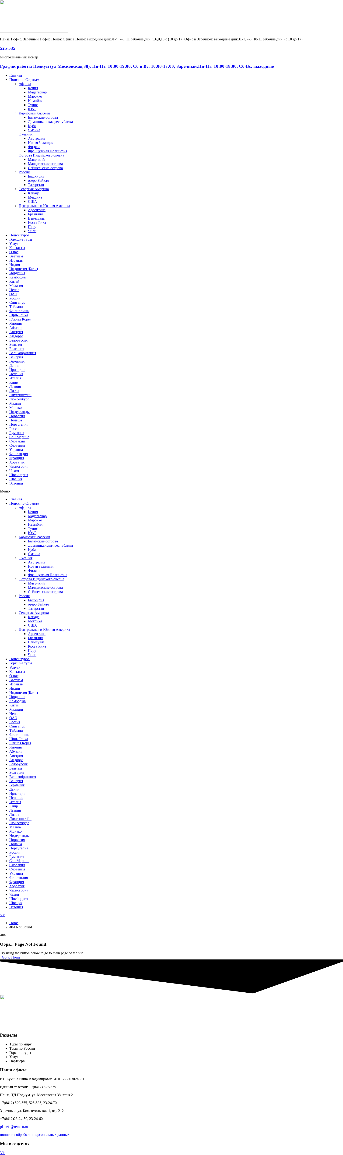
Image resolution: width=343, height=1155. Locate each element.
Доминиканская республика (50, 122)
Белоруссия (18, 340)
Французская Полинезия (47, 151)
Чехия (14, 471)
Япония (15, 323)
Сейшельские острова (45, 168)
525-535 (7, 48)
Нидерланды (19, 412)
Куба (32, 126)
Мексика (35, 197)
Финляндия (18, 454)
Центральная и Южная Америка (44, 206)
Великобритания (22, 353)
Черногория (18, 466)
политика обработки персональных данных (35, 1135)
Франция (16, 458)
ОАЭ (13, 294)
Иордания (17, 273)
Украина (16, 450)
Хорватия (16, 462)
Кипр (13, 382)
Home (13, 923)
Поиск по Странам (24, 80)
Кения (33, 88)
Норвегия (17, 416)
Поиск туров (19, 235)
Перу (32, 227)
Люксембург (19, 399)
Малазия (16, 286)
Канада (33, 193)
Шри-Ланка (18, 315)
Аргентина (37, 210)
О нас (13, 252)
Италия (15, 378)
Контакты (17, 248)
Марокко (35, 96)
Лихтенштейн (20, 395)
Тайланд (16, 307)
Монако (15, 408)
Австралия (36, 138)
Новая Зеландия (40, 143)
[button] (171, 491)
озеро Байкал (38, 180)
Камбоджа (17, 277)
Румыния (16, 433)
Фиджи (34, 147)
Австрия (16, 332)
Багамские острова (43, 117)
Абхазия (15, 328)
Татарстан (36, 185)
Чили (32, 231)
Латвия (15, 387)
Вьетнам (16, 256)
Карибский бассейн (34, 113)
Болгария (16, 349)
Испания (16, 374)
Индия (14, 265)
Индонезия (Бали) (23, 269)
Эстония (16, 483)
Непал (14, 290)
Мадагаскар (37, 92)
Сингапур (17, 302)
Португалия (18, 424)
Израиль (16, 260)
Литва (14, 391)
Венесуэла (36, 218)
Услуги (15, 244)
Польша (15, 420)
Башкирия (36, 176)
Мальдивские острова (45, 164)
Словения (17, 445)
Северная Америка (34, 189)
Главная (15, 75)
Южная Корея (20, 319)
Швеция (15, 479)
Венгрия (16, 357)
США (32, 201)
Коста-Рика (37, 223)
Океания (25, 134)
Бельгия (15, 344)
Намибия (35, 101)
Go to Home (10, 957)
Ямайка (34, 130)
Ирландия (17, 370)
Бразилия (35, 214)
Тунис (33, 105)
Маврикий (36, 159)
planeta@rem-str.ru (14, 1127)
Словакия (17, 441)
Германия (16, 361)
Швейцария (18, 475)
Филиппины (19, 311)
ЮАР (32, 109)
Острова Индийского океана (41, 155)
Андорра (16, 336)
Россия (24, 172)
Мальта (15, 403)
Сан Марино (19, 437)
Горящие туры (20, 239)
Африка (25, 84)
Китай (14, 281)
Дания (14, 365)
